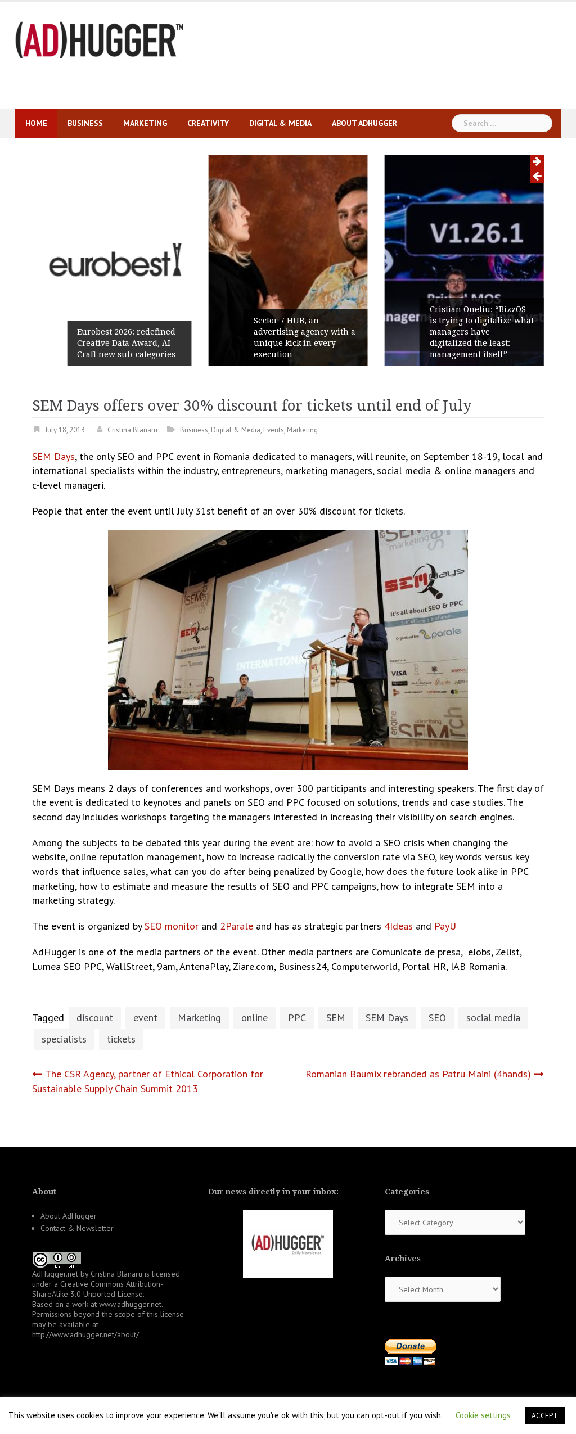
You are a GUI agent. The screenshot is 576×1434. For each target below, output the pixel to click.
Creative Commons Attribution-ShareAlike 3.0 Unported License (97, 1289)
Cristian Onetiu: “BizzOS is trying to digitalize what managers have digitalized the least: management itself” (482, 332)
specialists (64, 1038)
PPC (297, 1017)
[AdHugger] (99, 39)
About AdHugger (364, 123)
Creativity (208, 123)
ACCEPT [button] (545, 1416)
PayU (445, 925)
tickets (121, 1038)
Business (85, 123)
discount (94, 1017)
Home (36, 123)
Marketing (145, 123)
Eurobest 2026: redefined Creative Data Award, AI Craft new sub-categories (126, 343)
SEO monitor (172, 925)
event (145, 1017)
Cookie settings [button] (483, 1415)
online (254, 1017)
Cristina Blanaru (132, 430)
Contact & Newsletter (77, 1228)
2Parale (236, 925)
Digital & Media (280, 123)
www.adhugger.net (130, 1304)
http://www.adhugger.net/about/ (85, 1334)
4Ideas (398, 925)
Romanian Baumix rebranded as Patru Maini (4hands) (418, 1073)
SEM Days (53, 456)
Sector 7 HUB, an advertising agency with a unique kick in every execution (305, 337)
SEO (437, 1017)
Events (273, 430)
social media (493, 1017)
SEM (335, 1017)
